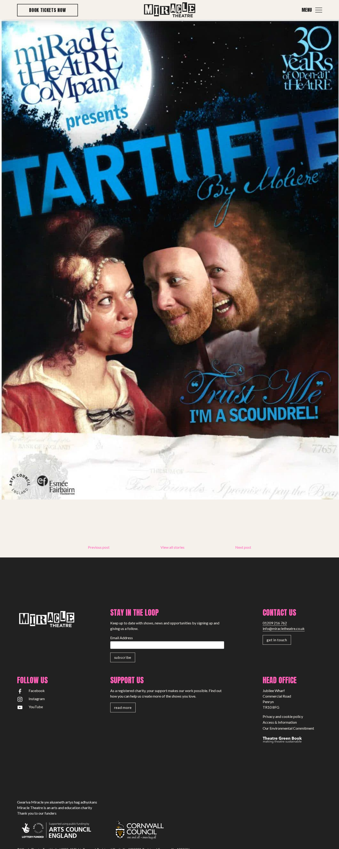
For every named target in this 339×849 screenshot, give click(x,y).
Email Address (121, 637)
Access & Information (280, 722)
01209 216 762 (275, 623)
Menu (307, 9)
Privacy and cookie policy (283, 716)
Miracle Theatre (169, 10)
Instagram (37, 698)
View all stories (172, 547)
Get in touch (277, 640)
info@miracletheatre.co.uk (284, 628)
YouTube (36, 706)
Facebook (37, 690)
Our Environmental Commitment (288, 728)
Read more (123, 707)
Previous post (99, 547)
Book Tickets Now (47, 10)
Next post (243, 547)
